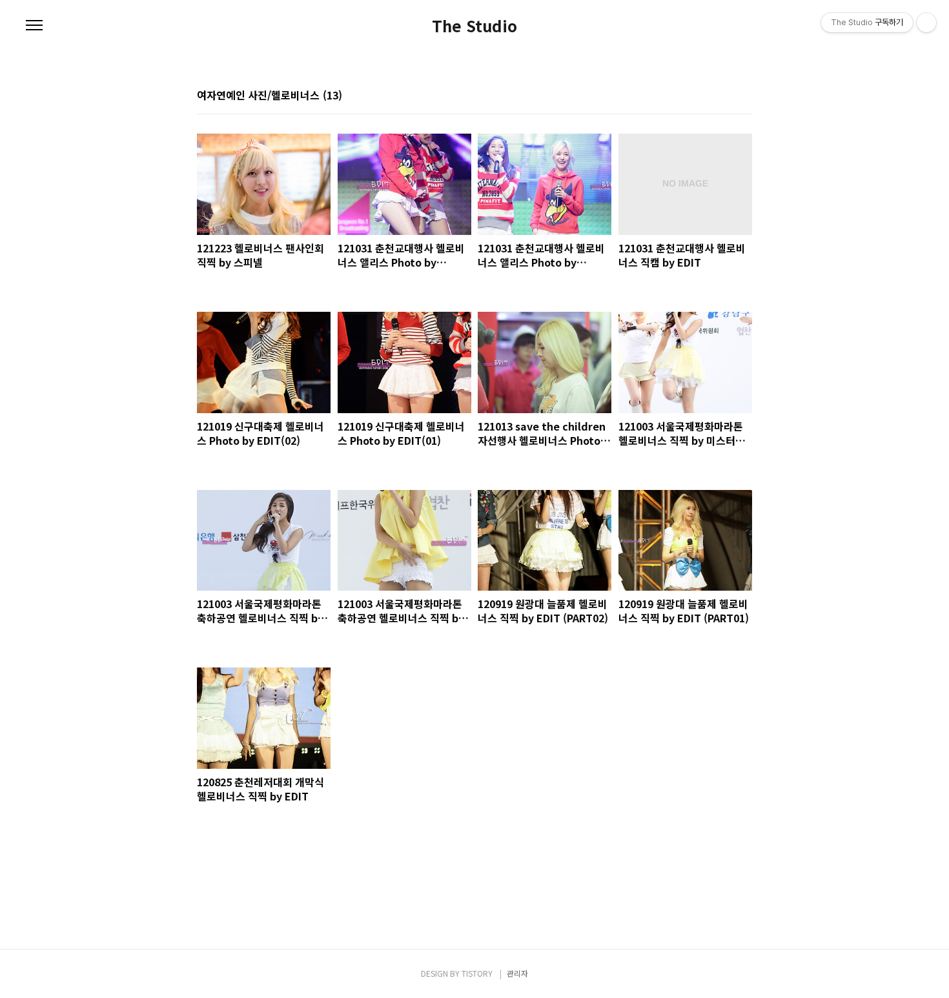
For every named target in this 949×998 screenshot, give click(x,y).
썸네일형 (726, 96)
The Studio (474, 26)
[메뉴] (34, 26)
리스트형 (744, 96)
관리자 (517, 973)
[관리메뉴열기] (926, 22)
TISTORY (477, 973)
